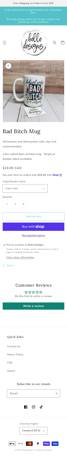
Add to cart (33, 216)
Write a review (33, 306)
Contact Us (14, 346)
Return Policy (15, 354)
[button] (4, 43)
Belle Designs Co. (29, 450)
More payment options (33, 235)
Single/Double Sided (14, 181)
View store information (20, 257)
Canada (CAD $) (31, 430)
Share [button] (10, 265)
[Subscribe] (56, 393)
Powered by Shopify (44, 450)
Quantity (7, 197)
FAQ (10, 362)
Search (11, 371)
